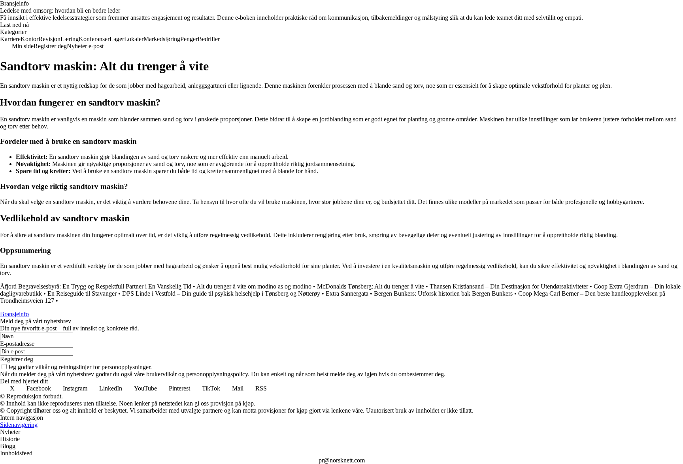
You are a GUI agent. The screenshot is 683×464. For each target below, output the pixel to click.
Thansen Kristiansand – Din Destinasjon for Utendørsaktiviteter (509, 286)
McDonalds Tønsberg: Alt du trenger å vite (370, 286)
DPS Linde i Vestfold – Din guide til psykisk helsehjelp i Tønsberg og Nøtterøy (221, 293)
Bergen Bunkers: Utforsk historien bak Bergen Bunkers (443, 293)
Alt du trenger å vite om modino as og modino (253, 286)
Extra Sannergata (347, 293)
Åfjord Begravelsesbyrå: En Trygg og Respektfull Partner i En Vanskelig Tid (95, 286)
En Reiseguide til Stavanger (82, 293)
